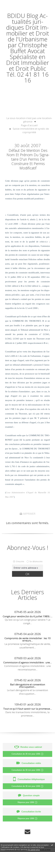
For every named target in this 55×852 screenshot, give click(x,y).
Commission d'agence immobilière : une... (27, 662)
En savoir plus (34, 849)
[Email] (27, 832)
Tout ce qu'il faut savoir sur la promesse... (27, 708)
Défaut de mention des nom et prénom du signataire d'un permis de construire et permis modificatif (28, 159)
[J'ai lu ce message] (52, 845)
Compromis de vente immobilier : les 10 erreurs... (28, 639)
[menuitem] (29, 120)
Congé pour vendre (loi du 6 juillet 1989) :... (27, 616)
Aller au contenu (13, 3)
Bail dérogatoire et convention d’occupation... (27, 685)
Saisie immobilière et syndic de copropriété (31, 130)
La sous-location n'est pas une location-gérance (29, 119)
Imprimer (28, 513)
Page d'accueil (29, 125)
